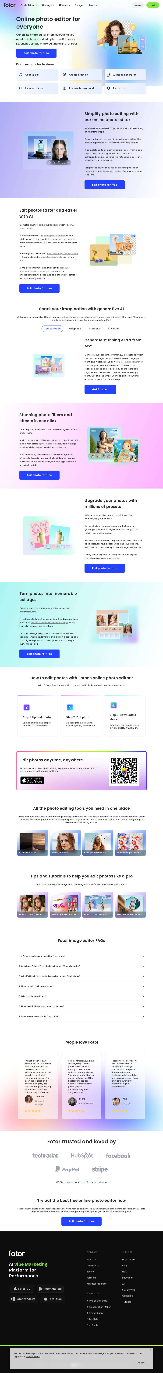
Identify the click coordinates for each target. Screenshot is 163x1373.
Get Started (100, 389)
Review (90, 1271)
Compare (127, 1295)
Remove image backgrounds (62, 253)
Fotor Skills (92, 1319)
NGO (124, 1271)
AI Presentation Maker (99, 1307)
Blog (124, 1265)
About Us (91, 1259)
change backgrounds (50, 257)
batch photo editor (110, 171)
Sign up (138, 5)
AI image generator (132, 361)
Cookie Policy (33, 1356)
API (123, 1283)
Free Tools (92, 1325)
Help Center (128, 1259)
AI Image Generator (97, 1301)
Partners (91, 1277)
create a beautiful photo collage (49, 622)
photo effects (48, 443)
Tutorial (126, 1301)
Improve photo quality (53, 235)
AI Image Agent (95, 1313)
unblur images (67, 239)
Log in (153, 5)
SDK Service (128, 1289)
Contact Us (93, 1265)
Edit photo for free (36, 53)
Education (127, 1277)
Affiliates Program (96, 1283)
